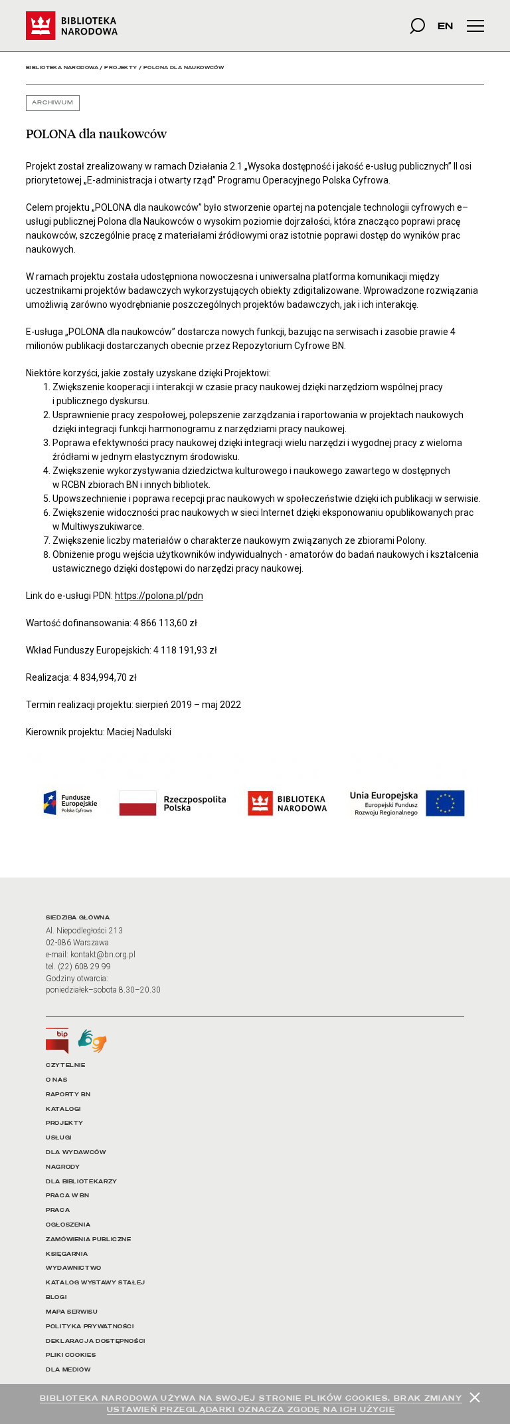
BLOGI (56, 1297)
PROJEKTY (65, 1123)
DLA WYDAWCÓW (76, 1152)
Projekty (120, 67)
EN (445, 25)
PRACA (58, 1210)
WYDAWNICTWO (74, 1268)
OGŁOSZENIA (68, 1225)
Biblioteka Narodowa (62, 67)
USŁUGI (59, 1137)
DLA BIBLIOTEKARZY (82, 1181)
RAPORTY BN (68, 1094)
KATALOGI (63, 1109)
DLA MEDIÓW (68, 1369)
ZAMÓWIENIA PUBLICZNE (88, 1239)
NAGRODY (63, 1167)
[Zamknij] (474, 1397)
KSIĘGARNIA (67, 1254)
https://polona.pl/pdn (159, 595)
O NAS (56, 1080)
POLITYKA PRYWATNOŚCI (90, 1326)
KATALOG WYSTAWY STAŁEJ (95, 1282)
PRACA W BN (67, 1195)
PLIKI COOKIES (71, 1355)
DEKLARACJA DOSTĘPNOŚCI (95, 1341)
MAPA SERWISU (72, 1312)
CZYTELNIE (66, 1065)
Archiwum (53, 102)
